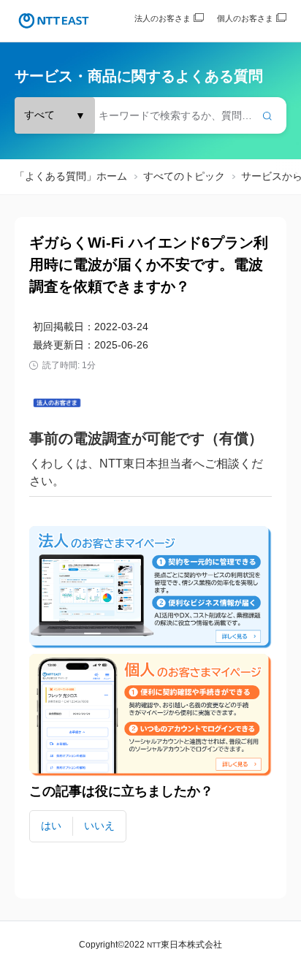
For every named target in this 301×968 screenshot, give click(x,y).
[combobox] (150, 115)
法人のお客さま (162, 18)
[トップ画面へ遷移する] (53, 21)
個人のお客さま (245, 18)
